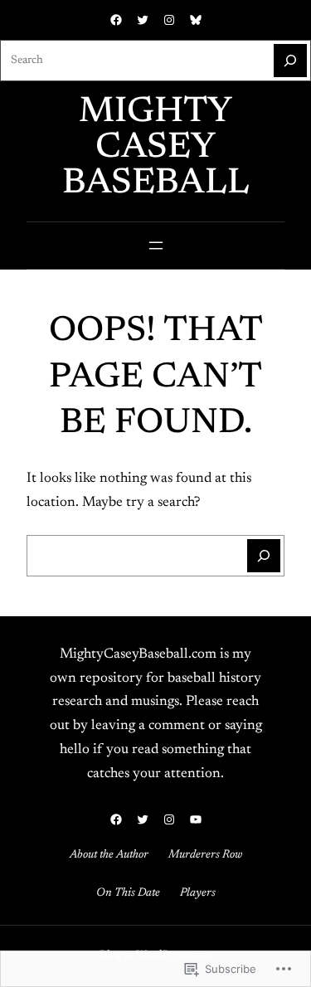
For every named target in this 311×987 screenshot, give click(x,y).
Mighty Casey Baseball (156, 148)
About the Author (109, 855)
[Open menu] (156, 245)
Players (198, 893)
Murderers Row (205, 855)
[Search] (290, 60)
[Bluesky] (195, 20)
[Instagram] (169, 20)
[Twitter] (142, 20)
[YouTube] (195, 819)
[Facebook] (116, 20)
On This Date (128, 893)
